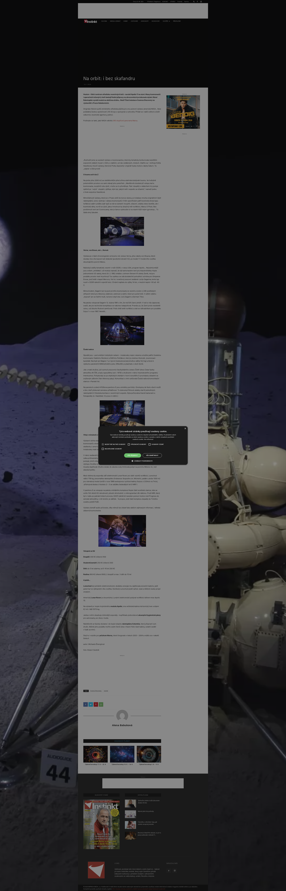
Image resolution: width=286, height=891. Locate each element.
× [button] (185, 428)
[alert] (143, 445)
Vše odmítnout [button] (152, 455)
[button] (143, 461)
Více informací (148, 439)
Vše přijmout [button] (132, 455)
